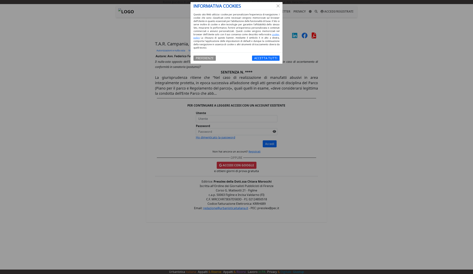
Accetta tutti (265, 58)
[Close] (278, 6)
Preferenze (205, 58)
